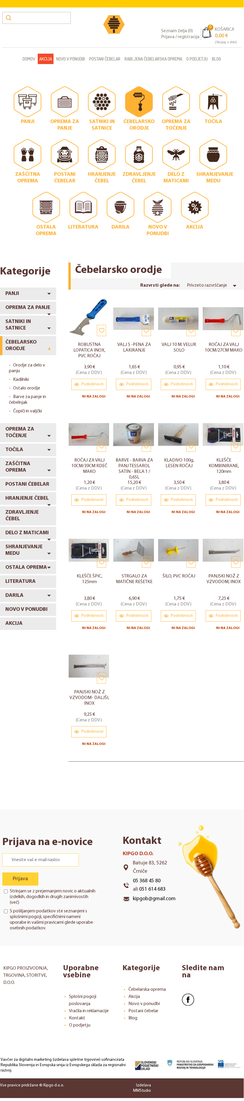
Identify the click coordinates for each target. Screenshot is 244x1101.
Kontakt (77, 1018)
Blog (216, 59)
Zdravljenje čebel (22, 516)
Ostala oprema (26, 567)
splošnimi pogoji (25, 916)
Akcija (45, 59)
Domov (29, 59)
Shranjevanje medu (23, 550)
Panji (12, 293)
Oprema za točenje (19, 433)
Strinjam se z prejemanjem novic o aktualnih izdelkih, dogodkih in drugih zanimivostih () (52, 897)
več (14, 902)
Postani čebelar (104, 59)
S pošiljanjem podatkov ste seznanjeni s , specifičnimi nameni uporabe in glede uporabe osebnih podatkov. (51, 920)
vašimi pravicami (48, 922)
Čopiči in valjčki (27, 411)
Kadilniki (21, 379)
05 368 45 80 (146, 881)
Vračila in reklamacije (89, 1011)
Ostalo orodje (26, 388)
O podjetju (197, 59)
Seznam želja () (177, 31)
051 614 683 (152, 889)
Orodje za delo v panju (27, 368)
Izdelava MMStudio (142, 1088)
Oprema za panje (27, 307)
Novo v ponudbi (70, 59)
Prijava (20, 879)
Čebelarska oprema (147, 989)
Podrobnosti (92, 384)
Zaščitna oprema (17, 467)
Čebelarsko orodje (21, 346)
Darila (14, 595)
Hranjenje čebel (27, 498)
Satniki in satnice (18, 325)
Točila (14, 450)
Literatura (20, 581)
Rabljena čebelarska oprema (153, 59)
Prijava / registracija (180, 37)
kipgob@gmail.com (154, 899)
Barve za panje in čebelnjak (27, 400)
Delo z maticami (27, 533)
